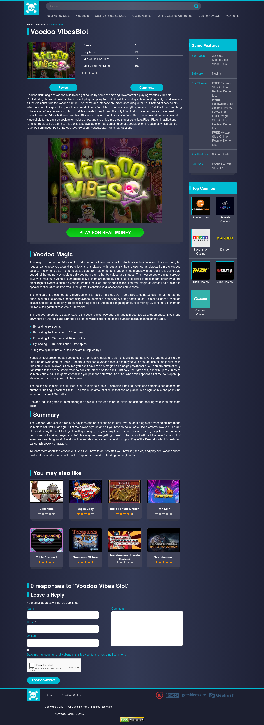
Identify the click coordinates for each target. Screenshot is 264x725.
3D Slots (217, 56)
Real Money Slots (58, 15)
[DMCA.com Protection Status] (132, 719)
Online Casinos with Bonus (175, 15)
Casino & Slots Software (110, 15)
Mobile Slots (220, 60)
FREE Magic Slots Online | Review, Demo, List (221, 122)
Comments (146, 87)
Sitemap (52, 695)
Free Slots (82, 15)
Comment (117, 609)
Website (32, 636)
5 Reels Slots (220, 154)
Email (31, 622)
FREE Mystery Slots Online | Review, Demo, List (221, 138)
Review (63, 87)
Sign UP (217, 168)
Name (31, 609)
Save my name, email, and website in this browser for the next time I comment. (76, 654)
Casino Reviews (209, 15)
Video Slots (219, 64)
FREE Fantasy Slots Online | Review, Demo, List (221, 89)
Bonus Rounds (221, 164)
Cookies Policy (71, 695)
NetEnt (216, 74)
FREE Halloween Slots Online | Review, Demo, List (222, 106)
